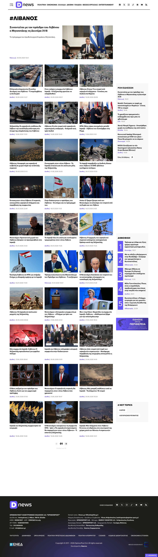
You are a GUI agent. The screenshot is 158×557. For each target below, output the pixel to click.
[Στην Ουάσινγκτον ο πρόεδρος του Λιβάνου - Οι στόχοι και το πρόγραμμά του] (61, 187)
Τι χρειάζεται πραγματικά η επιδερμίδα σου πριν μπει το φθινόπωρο (129, 116)
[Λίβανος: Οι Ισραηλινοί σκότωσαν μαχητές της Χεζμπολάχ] (26, 298)
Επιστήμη (128, 250)
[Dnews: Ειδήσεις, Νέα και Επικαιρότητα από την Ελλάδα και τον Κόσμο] (25, 5)
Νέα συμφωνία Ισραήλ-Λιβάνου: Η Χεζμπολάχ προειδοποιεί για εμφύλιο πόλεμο (25, 351)
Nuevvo (84, 546)
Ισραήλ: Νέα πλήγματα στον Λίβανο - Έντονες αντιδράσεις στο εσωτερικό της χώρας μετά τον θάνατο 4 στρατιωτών (96, 428)
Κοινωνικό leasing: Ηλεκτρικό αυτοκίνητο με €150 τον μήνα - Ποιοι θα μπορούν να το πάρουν (130, 136)
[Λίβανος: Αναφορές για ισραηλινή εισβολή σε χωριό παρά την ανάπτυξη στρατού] (26, 150)
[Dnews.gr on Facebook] (120, 4)
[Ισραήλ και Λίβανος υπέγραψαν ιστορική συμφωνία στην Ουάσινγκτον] (61, 335)
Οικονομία (121, 141)
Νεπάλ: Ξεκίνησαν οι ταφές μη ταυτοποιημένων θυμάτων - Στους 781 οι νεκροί (131, 105)
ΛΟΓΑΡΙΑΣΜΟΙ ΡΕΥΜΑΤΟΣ (128, 415)
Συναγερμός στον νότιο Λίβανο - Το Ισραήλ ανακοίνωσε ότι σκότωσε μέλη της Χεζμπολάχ (60, 165)
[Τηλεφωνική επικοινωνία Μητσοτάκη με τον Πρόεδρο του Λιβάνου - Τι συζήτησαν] (61, 261)
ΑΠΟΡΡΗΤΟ (152, 555)
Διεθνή (12, 97)
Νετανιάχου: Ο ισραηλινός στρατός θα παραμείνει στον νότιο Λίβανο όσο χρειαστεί (60, 390)
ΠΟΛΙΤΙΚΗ (41, 5)
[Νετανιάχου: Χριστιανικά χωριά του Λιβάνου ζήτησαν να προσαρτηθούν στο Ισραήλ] (26, 224)
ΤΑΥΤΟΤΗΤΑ (14, 535)
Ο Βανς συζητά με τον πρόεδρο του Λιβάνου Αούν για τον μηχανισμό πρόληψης (24, 390)
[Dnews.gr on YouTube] (142, 4)
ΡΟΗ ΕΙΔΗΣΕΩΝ (125, 87)
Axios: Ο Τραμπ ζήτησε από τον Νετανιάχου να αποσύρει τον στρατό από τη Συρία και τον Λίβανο (96, 202)
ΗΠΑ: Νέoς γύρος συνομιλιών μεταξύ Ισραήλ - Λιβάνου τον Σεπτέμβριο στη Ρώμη (95, 128)
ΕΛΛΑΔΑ (62, 5)
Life (119, 121)
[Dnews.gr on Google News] (137, 4)
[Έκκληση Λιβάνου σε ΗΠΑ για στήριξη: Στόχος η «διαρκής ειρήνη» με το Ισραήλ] (26, 261)
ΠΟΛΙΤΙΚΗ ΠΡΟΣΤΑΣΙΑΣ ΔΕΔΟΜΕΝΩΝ (61, 535)
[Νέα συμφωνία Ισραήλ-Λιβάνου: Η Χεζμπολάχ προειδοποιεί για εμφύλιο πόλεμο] (26, 335)
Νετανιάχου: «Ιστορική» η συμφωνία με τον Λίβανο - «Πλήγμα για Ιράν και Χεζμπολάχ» (60, 314)
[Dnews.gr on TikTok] (133, 4)
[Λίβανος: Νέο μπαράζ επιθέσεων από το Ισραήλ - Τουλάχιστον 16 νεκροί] (96, 375)
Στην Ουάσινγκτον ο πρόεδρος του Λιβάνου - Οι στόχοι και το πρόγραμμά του (60, 202)
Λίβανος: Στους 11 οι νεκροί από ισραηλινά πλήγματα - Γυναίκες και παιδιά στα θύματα (93, 91)
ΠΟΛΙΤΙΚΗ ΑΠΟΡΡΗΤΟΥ (87, 535)
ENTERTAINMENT (106, 5)
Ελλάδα (120, 130)
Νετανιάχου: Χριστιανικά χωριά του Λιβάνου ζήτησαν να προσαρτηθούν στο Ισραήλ (26, 240)
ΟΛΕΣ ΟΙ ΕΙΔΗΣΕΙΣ (106, 505)
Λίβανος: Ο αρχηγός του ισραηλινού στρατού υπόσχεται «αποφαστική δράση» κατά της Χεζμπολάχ (94, 240)
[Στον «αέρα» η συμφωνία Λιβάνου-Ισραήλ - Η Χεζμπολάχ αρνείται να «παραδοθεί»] (61, 76)
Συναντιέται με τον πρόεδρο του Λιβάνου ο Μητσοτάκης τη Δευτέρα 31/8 (132, 94)
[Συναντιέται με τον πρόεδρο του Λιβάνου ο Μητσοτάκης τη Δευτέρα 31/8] (87, 42)
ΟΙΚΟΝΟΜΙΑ (52, 5)
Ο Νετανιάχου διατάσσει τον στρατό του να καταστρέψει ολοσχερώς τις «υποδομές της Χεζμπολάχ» (96, 277)
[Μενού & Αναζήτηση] (11, 4)
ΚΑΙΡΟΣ (122, 410)
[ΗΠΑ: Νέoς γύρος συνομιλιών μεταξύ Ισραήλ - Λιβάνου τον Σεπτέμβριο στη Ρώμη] (96, 113)
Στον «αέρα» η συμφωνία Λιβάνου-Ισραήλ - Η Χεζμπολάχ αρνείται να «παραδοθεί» (59, 91)
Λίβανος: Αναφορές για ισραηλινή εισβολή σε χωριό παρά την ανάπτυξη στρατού (25, 165)
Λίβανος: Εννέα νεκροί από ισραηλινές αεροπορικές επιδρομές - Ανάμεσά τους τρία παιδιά (60, 128)
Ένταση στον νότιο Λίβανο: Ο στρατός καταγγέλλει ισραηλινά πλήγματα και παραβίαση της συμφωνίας (25, 202)
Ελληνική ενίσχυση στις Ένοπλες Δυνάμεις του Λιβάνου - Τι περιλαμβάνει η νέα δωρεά (26, 91)
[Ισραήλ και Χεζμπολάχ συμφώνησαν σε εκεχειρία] (26, 412)
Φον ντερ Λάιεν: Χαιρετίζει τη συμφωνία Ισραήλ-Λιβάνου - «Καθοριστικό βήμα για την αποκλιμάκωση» (96, 314)
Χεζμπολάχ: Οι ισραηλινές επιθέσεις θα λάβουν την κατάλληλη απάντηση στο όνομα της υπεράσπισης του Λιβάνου (25, 128)
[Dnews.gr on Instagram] (128, 4)
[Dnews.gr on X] (124, 4)
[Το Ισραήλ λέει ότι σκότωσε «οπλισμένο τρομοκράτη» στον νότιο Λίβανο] (61, 224)
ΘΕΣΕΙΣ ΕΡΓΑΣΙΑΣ (90, 5)
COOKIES (102, 535)
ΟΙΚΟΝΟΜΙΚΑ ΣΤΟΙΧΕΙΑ (139, 535)
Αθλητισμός (129, 265)
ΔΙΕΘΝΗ (70, 5)
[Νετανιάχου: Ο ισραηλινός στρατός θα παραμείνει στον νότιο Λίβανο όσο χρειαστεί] (61, 375)
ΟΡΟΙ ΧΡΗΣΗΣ (39, 535)
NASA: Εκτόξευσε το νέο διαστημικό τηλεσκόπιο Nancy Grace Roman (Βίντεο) (130, 147)
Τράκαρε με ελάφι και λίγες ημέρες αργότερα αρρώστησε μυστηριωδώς (135, 244)
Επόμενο (66, 443)
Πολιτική (13, 58)
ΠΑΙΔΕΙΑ (78, 5)
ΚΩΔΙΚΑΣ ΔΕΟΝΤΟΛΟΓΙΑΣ (118, 535)
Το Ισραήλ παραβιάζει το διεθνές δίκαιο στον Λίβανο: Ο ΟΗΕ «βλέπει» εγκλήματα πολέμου (95, 165)
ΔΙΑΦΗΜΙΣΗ (26, 535)
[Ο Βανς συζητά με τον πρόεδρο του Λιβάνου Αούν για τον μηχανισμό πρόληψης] (26, 375)
